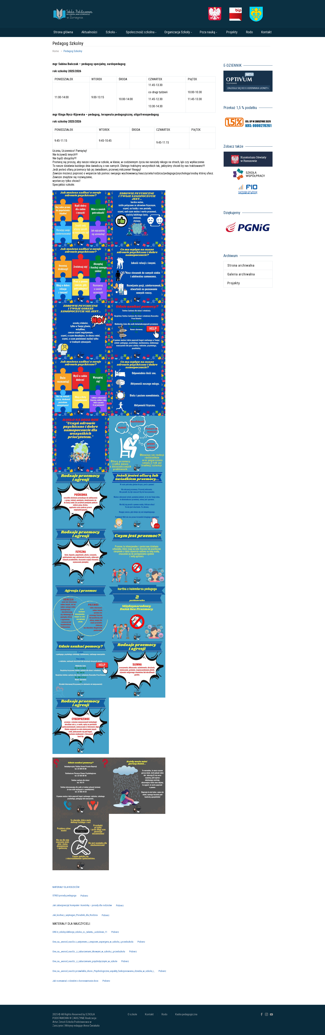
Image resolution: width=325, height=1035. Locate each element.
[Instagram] (266, 1014)
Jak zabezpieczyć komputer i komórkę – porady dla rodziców (82, 905)
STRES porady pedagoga (64, 895)
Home (55, 51)
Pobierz (84, 895)
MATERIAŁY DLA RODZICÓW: (66, 887)
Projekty (232, 32)
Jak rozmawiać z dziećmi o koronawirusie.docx (75, 980)
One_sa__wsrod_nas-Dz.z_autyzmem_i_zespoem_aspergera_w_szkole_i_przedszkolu (92, 941)
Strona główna (63, 32)
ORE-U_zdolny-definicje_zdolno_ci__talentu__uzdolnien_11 (79, 932)
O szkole (132, 1014)
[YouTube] (271, 1014)
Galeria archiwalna (241, 274)
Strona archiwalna (240, 265)
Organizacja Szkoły (177, 32)
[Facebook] (261, 1014)
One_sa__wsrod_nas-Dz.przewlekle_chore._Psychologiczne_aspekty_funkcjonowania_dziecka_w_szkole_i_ (103, 971)
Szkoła (110, 32)
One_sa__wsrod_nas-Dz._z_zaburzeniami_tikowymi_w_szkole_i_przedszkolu (88, 951)
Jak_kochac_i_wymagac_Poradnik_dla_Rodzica (75, 915)
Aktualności (89, 32)
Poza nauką (207, 32)
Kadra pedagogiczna (186, 1014)
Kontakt (266, 32)
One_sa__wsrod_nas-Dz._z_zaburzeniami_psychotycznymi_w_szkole (84, 961)
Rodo (249, 32)
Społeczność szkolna (140, 32)
